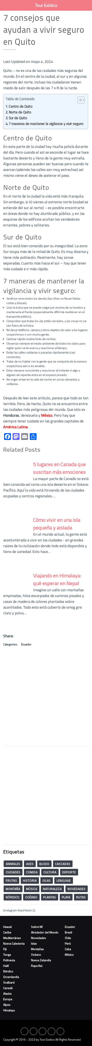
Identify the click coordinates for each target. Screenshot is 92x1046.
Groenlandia (11, 977)
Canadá (8, 988)
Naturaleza (52, 889)
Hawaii (7, 926)
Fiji (5, 949)
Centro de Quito (21, 106)
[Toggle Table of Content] (79, 100)
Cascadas (62, 864)
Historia (30, 880)
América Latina (15, 427)
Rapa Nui (36, 965)
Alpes (6, 1004)
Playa (66, 897)
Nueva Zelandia (41, 960)
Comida (32, 872)
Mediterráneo (12, 938)
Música (31, 889)
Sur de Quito (18, 118)
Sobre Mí (37, 926)
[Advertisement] (46, 697)
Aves (30, 864)
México (46, 415)
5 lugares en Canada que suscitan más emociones (59, 468)
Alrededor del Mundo (44, 932)
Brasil (68, 932)
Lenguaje (63, 880)
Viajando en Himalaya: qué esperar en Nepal (57, 579)
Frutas (11, 880)
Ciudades (13, 872)
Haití (6, 965)
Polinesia (9, 960)
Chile (68, 938)
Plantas (49, 897)
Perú (68, 943)
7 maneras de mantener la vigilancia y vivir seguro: (46, 123)
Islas (47, 880)
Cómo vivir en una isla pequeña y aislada (56, 523)
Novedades (77, 889)
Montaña (13, 889)
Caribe (7, 932)
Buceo (44, 864)
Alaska (7, 993)
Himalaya (9, 1010)
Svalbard (9, 982)
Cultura (49, 872)
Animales (13, 864)
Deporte (69, 872)
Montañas (37, 949)
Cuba (68, 949)
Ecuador (26, 644)
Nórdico (12, 897)
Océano (31, 897)
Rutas (81, 897)
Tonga (7, 954)
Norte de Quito (20, 112)
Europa (7, 999)
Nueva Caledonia (14, 943)
